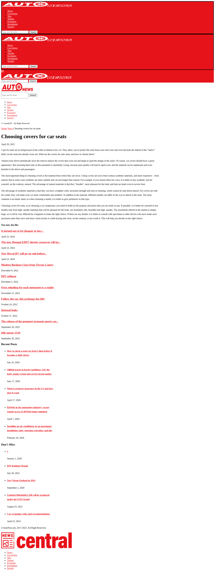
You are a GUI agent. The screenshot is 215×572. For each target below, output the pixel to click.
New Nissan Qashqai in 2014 (21, 480)
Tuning (10, 19)
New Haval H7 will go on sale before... (24, 253)
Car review (12, 13)
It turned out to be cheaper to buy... (22, 230)
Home (4, 128)
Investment (12, 24)
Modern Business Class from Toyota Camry (27, 264)
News (10, 11)
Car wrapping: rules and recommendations (28, 514)
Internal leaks (9, 310)
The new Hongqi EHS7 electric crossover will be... (31, 242)
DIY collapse (8, 276)
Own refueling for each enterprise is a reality (27, 287)
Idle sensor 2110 (10, 332)
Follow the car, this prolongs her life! (23, 298)
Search (33, 32)
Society (10, 27)
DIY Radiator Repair (17, 466)
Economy (11, 21)
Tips (9, 16)
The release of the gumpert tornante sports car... (29, 321)
